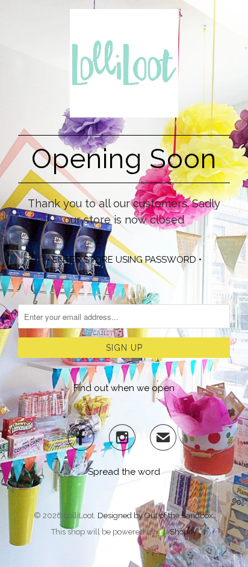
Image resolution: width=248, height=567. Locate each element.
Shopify (183, 531)
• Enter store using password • (124, 259)
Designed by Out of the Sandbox (155, 515)
